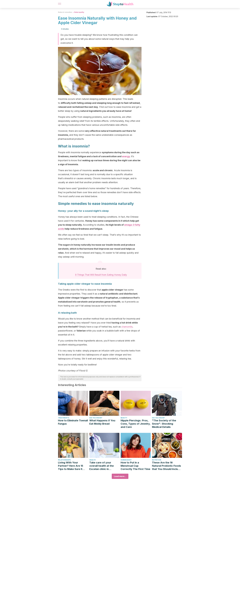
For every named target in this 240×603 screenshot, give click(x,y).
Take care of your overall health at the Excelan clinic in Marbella (101, 466)
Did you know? (95, 418)
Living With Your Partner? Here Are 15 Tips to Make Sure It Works (70, 466)
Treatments (63, 418)
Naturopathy (79, 12)
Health (92, 460)
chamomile (126, 326)
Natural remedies (65, 12)
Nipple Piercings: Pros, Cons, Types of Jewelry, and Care (135, 423)
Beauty (124, 418)
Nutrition (156, 460)
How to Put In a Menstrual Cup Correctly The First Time (135, 466)
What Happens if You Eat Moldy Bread (102, 422)
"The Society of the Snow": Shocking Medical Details (164, 423)
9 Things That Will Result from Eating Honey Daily (101, 274)
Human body (126, 460)
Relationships (64, 460)
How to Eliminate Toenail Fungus (73, 422)
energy (126, 156)
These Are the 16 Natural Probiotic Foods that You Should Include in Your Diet (166, 466)
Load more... (120, 476)
